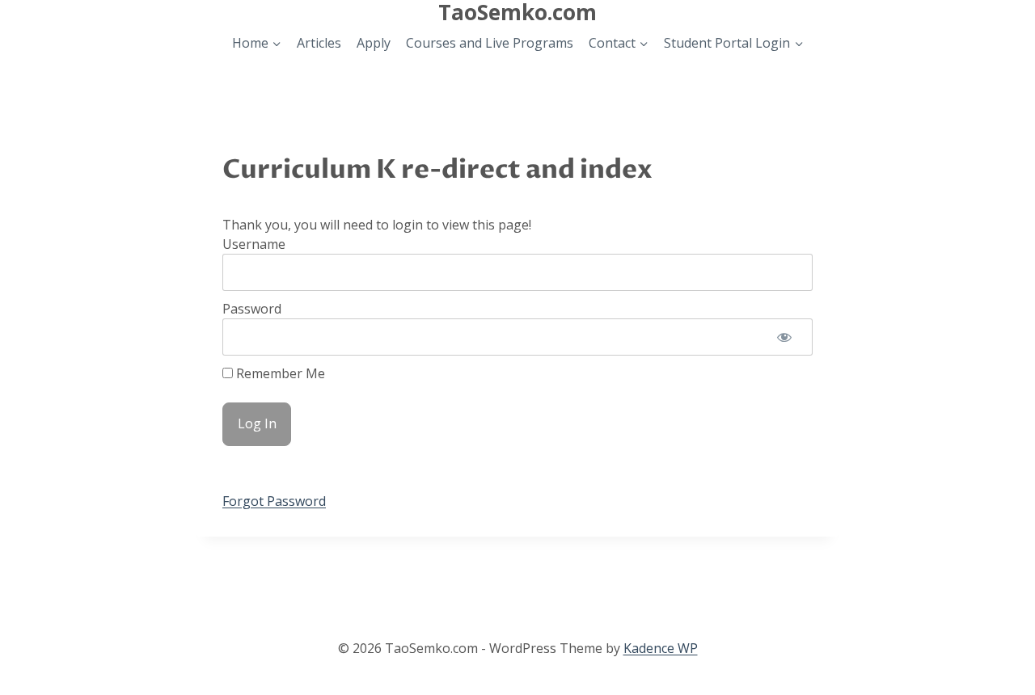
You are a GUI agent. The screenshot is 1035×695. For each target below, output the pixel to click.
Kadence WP (660, 648)
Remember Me (279, 373)
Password (251, 309)
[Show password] (784, 337)
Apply (374, 43)
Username (253, 244)
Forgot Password (274, 501)
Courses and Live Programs (489, 43)
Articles (319, 43)
